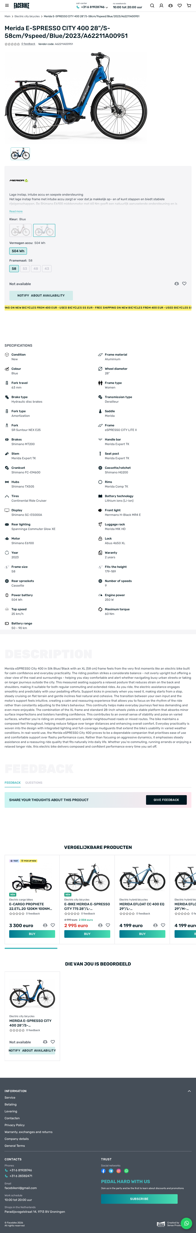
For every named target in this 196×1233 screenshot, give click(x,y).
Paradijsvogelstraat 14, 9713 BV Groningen (35, 1211)
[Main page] (21, 6)
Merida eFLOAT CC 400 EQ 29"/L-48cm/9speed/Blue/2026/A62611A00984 (142, 906)
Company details (17, 1138)
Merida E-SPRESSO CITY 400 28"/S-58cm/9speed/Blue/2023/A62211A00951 (32, 1023)
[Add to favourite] (184, 283)
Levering (11, 1111)
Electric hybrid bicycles (133, 899)
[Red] (20, 230)
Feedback (13, 782)
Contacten (12, 1118)
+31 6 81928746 (93, 7)
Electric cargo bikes (21, 899)
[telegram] (111, 1171)
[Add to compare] (176, 283)
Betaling (11, 1104)
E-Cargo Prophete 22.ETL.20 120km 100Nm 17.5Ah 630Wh (29, 906)
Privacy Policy (15, 1125)
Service (10, 1097)
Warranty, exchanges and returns (28, 1132)
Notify (41, 295)
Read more (16, 211)
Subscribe (139, 1199)
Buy (32, 934)
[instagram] (118, 1171)
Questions (33, 782)
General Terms (15, 1145)
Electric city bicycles (27, 16)
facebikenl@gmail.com (21, 1188)
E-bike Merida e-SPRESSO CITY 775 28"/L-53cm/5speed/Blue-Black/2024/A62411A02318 (87, 906)
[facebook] (103, 1171)
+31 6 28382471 (21, 1176)
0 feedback (28, 44)
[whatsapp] (126, 1171)
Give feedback (166, 800)
